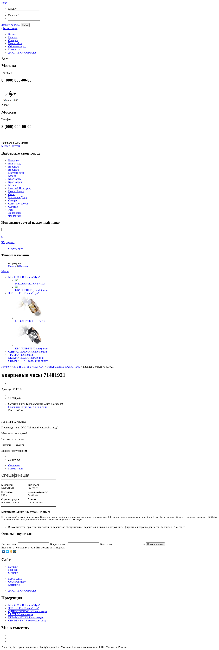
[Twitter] (7, 551)
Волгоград (14, 163)
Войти (25, 25)
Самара (12, 200)
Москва (12, 185)
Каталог (6, 366)
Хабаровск (14, 212)
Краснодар (14, 178)
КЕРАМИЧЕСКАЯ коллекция (25, 357)
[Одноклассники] (11, 551)
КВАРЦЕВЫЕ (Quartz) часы (31, 290)
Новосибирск (16, 191)
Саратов (13, 206)
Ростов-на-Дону (17, 197)
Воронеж (13, 166)
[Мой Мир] (14, 551)
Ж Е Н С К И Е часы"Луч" (23, 293)
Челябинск (14, 215)
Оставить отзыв (155, 544)
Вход (4, 2)
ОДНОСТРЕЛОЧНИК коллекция (27, 351)
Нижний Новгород (19, 188)
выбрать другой (10, 145)
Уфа (10, 209)
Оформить (23, 266)
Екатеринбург (16, 172)
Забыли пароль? (10, 24)
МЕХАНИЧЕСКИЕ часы (30, 321)
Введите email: (58, 544)
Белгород (13, 160)
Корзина (12, 266)
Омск (11, 194)
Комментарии (16, 468)
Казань (12, 175)
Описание (14, 465)
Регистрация (10, 28)
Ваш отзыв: (106, 544)
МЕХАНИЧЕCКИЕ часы (30, 283)
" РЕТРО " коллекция (20, 354)
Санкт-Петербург (18, 203)
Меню (5, 271)
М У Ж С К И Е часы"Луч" (24, 277)
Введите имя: (9, 544)
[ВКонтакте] (4, 551)
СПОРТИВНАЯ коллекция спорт (28, 360)
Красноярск (15, 182)
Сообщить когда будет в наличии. (27, 407)
